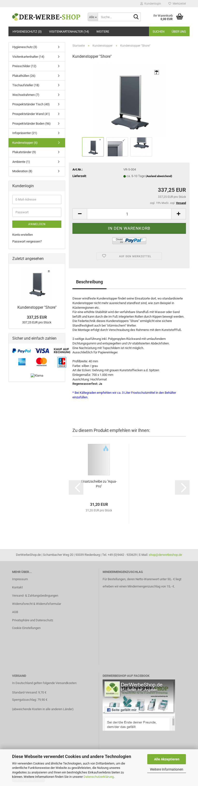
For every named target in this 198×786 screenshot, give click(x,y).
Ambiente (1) (21, 162)
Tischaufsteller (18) (25, 85)
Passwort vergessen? (27, 241)
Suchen (158, 31)
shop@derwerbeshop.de (165, 555)
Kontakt (17, 587)
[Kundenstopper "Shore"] (129, 99)
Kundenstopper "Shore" (37, 307)
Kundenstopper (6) (25, 142)
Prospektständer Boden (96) (31, 123)
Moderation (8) (22, 171)
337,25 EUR (37, 317)
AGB (15, 612)
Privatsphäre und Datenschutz (32, 620)
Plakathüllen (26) (23, 76)
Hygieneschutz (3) (27, 31)
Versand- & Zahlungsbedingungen (35, 595)
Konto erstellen (22, 234)
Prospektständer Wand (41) (31, 114)
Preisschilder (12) (24, 66)
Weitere (102, 31)
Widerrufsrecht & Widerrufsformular (36, 604)
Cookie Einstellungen (26, 628)
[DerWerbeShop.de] (46, 17)
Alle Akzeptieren (166, 759)
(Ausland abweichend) (159, 176)
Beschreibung (89, 281)
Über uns (179, 31)
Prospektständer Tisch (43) (31, 104)
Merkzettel (178, 3)
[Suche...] (136, 17)
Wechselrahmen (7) (25, 95)
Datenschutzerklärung (99, 777)
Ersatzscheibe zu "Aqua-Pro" (99, 483)
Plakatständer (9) (24, 152)
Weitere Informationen (166, 769)
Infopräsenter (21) (24, 133)
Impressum (20, 579)
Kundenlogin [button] (152, 3)
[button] (79, 213)
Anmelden (37, 224)
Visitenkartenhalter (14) (69, 31)
